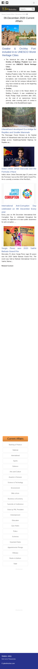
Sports (15, 461)
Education (15, 520)
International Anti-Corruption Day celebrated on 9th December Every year (19, 209)
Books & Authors (15, 558)
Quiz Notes (15, 526)
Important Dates (15, 542)
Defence (15, 466)
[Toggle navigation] (33, 2)
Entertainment (15, 515)
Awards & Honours (15, 477)
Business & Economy (15, 499)
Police (15, 531)
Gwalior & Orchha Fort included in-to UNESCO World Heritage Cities (19, 52)
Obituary (15, 553)
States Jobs (7, 656)
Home (3, 14)
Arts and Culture (15, 472)
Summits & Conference (15, 504)
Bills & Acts (15, 493)
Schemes (15, 536)
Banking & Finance (15, 445)
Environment (15, 488)
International (15, 455)
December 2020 (20, 14)
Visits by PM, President (15, 509)
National (15, 450)
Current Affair (10, 14)
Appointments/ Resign (15, 547)
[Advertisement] (19, 352)
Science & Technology (15, 482)
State (15, 564)
